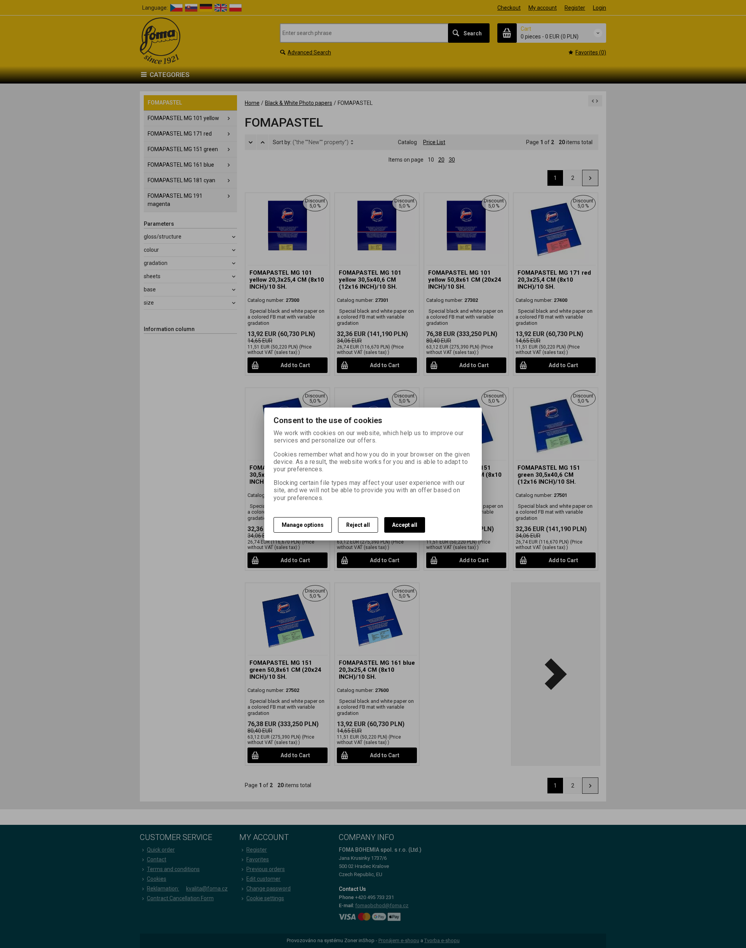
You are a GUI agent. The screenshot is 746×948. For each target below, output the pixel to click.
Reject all (358, 525)
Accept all (404, 525)
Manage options (303, 525)
